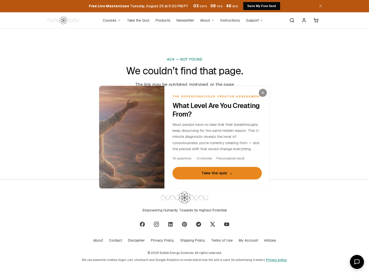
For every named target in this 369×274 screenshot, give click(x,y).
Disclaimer (136, 240)
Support (252, 20)
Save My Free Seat (261, 6)
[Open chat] (357, 262)
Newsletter (185, 20)
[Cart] (316, 20)
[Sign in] (304, 20)
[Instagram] (156, 224)
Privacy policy (276, 260)
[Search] (291, 20)
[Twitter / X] (212, 224)
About (205, 20)
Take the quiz (217, 173)
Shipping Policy (192, 240)
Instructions (230, 20)
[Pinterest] (184, 224)
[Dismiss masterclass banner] (321, 6)
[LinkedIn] (170, 224)
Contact (115, 240)
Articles (270, 240)
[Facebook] (142, 224)
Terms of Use (222, 240)
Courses (109, 20)
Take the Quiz (138, 20)
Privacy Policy (162, 240)
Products (163, 20)
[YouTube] (226, 224)
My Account (248, 240)
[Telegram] (198, 224)
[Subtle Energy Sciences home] (63, 20)
